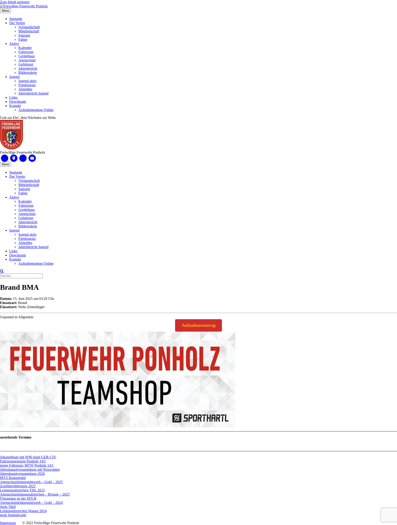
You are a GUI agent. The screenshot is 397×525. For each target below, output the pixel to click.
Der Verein (17, 23)
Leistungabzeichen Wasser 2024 (23, 511)
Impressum (8, 523)
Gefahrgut (25, 64)
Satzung (24, 35)
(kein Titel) (8, 507)
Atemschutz (27, 60)
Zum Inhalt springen (14, 2)
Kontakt (15, 106)
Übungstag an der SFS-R (18, 498)
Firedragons (27, 85)
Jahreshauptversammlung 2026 (22, 474)
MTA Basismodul (13, 478)
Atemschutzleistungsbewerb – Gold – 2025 (31, 482)
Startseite (15, 19)
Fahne (22, 39)
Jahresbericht (27, 68)
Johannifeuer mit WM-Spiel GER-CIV (28, 457)
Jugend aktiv (27, 81)
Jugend (14, 77)
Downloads (17, 101)
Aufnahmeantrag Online (36, 110)
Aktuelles (25, 89)
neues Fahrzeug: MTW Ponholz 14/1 (27, 465)
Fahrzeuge (26, 52)
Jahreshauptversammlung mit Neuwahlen (30, 469)
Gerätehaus (26, 56)
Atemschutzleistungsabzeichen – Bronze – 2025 (35, 494)
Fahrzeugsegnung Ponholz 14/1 (23, 461)
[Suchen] (2, 271)
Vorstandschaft (29, 27)
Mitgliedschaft (28, 31)
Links (13, 97)
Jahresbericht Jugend (33, 93)
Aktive (14, 44)
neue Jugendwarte (13, 515)
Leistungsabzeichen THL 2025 (22, 490)
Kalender (25, 48)
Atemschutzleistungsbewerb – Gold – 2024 (31, 503)
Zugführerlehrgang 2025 (18, 486)
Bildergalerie (27, 73)
